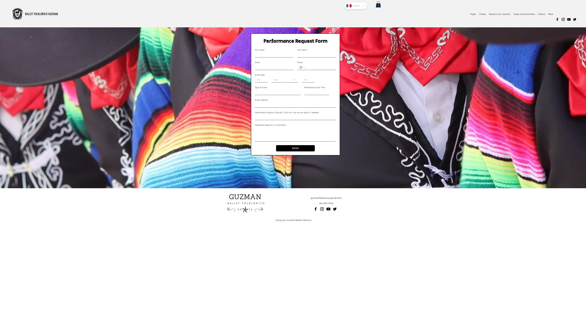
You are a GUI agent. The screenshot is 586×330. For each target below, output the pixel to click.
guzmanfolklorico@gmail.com (326, 198)
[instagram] (563, 19)
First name (260, 50)
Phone (300, 62)
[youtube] (569, 19)
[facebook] (557, 19)
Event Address (261, 100)
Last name (302, 50)
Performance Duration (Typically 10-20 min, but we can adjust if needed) (287, 112)
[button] (378, 4)
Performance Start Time (314, 87)
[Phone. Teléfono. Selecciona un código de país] (302, 67)
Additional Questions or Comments (270, 125)
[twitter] (575, 19)
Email (257, 62)
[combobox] (285, 79)
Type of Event (261, 87)
